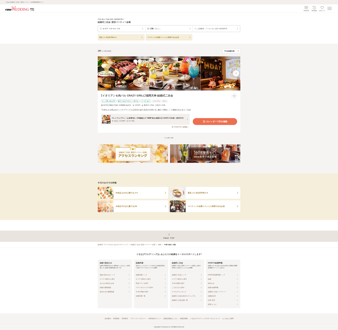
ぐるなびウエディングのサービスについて (205, 318)
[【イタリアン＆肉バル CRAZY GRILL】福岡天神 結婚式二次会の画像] (169, 73)
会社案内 (108, 318)
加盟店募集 (184, 318)
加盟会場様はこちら (170, 318)
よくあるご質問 (227, 318)
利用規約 (116, 318)
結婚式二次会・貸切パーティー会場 (143, 245)
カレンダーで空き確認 (216, 121)
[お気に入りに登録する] (234, 96)
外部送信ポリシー (154, 318)
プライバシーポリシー (138, 318)
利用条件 (125, 318)
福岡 (159, 245)
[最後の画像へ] (236, 73)
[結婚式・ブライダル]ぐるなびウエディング (113, 245)
